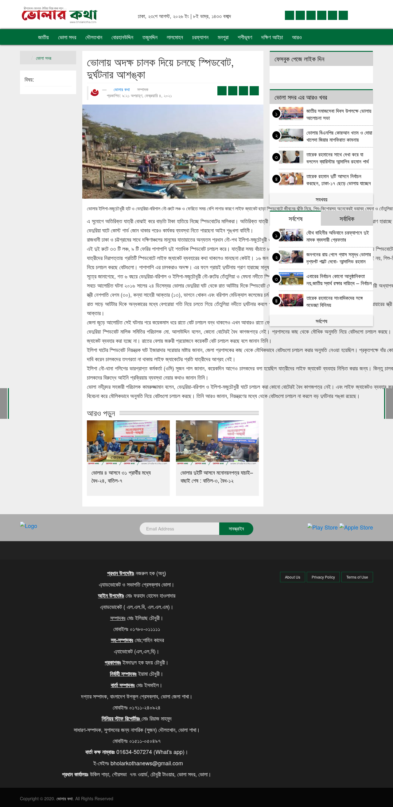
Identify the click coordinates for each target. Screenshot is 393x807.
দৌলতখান (93, 37)
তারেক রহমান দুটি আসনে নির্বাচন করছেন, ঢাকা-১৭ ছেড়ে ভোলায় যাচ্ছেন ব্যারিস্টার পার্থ (338, 179)
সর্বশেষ (321, 321)
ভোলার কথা (122, 89)
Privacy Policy (323, 576)
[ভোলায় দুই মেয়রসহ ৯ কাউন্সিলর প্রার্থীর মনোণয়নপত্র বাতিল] (3, 403)
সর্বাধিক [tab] (347, 218)
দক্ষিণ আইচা (272, 37)
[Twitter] (300, 14)
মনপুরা (223, 37)
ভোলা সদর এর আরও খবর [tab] (300, 96)
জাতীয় (43, 37)
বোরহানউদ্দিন (122, 37)
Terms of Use (357, 576)
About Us (292, 576)
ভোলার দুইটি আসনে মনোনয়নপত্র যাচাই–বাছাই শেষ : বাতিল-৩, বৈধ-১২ (217, 476)
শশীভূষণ (245, 37)
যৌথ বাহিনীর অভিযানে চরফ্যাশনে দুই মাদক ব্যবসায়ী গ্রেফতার (337, 236)
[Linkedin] (311, 14)
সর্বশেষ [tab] (295, 218)
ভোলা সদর (67, 37)
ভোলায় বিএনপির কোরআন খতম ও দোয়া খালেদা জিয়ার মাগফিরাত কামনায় (339, 136)
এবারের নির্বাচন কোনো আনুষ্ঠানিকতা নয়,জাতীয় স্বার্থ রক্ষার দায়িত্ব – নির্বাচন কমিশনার (339, 279)
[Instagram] (321, 14)
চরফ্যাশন (200, 37)
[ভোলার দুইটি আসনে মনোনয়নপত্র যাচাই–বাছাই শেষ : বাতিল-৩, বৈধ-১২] (217, 442)
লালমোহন (175, 37)
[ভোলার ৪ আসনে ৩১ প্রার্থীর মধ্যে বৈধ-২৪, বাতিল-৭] (128, 442)
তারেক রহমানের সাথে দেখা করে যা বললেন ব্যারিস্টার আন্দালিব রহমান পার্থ (337, 157)
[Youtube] (332, 14)
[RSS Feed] (343, 14)
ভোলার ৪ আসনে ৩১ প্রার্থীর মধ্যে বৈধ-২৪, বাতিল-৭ (121, 476)
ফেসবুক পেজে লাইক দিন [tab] (299, 58)
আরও (297, 37)
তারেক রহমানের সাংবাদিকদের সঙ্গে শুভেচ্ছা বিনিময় (334, 301)
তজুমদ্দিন (150, 37)
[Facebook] (289, 14)
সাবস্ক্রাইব (236, 528)
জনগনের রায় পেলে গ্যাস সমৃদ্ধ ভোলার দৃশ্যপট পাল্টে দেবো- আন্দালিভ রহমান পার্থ (338, 257)
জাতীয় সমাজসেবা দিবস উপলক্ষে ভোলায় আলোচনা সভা (338, 114)
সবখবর (321, 199)
